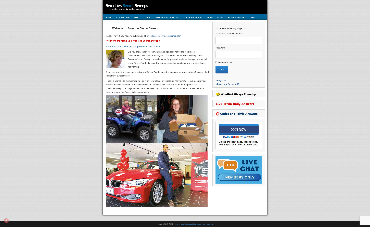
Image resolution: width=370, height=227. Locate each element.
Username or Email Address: (228, 33)
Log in (210, 224)
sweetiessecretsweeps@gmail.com (164, 35)
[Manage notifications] (6, 220)
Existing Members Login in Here (145, 46)
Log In (252, 17)
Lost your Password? (228, 84)
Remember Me (225, 62)
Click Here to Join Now (117, 46)
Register (221, 80)
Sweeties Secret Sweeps (185, 7)
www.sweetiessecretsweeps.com (190, 224)
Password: (220, 47)
